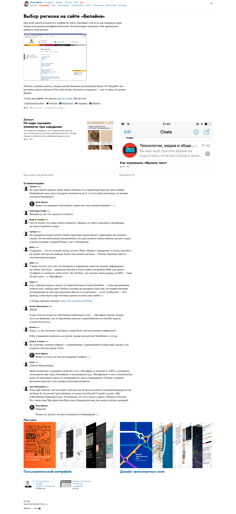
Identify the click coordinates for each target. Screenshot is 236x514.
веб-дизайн (38, 108)
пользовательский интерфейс (54, 108)
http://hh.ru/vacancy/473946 (76, 300)
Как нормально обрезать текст (143, 163)
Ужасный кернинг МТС (127, 175)
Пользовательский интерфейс (48, 472)
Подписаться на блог (34, 103)
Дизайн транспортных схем (142, 472)
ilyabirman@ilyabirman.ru (35, 504)
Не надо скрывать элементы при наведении (43, 125)
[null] (52, 103)
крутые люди (64, 98)
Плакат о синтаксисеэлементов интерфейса (82, 483)
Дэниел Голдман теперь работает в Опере (38, 175)
